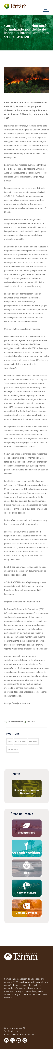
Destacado (20, 741)
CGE (10, 741)
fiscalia (33, 741)
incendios (13, 749)
